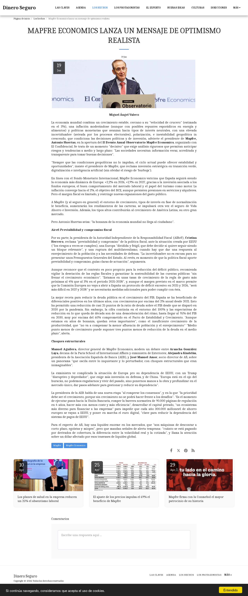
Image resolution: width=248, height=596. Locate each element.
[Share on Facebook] (171, 450)
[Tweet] (178, 450)
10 (21, 467)
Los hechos (39, 18)
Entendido (230, 589)
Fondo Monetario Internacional (96, 178)
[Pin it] (185, 450)
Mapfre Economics (75, 445)
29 (172, 467)
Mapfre (57, 445)
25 (97, 467)
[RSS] (193, 450)
